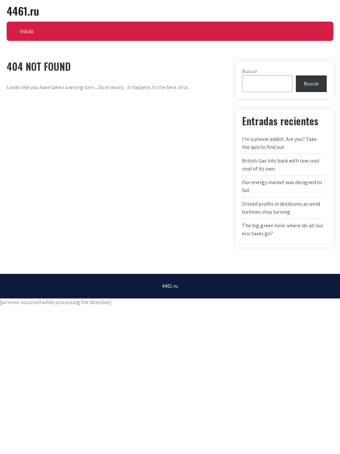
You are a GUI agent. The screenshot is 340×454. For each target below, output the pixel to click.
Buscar (249, 71)
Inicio (27, 31)
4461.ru (23, 11)
